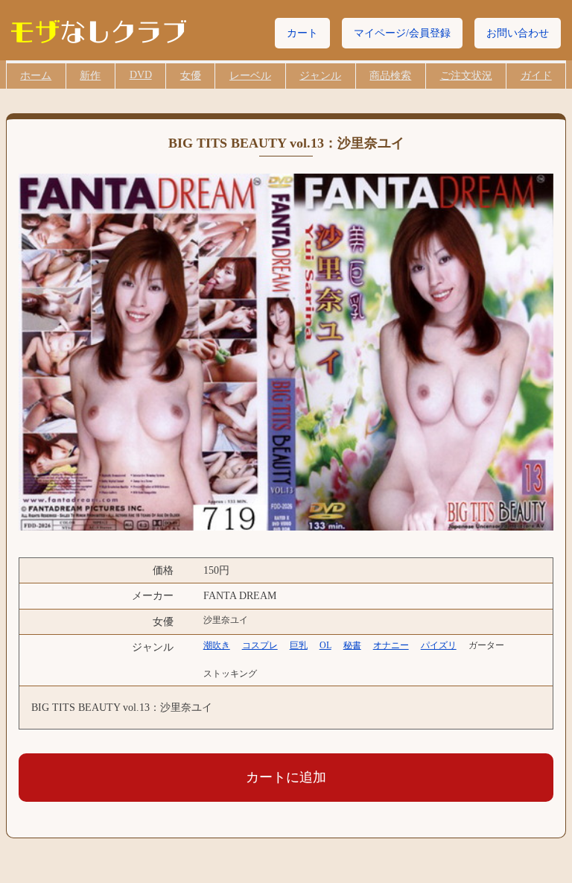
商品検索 (390, 75)
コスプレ (260, 645)
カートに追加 (286, 777)
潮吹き (216, 645)
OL (325, 645)
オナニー (391, 645)
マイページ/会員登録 (402, 33)
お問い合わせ (517, 33)
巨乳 (299, 645)
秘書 (352, 645)
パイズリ (439, 645)
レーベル (250, 75)
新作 (90, 75)
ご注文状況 (466, 75)
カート (302, 33)
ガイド (536, 75)
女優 (190, 75)
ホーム (35, 75)
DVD (141, 74)
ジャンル (320, 75)
